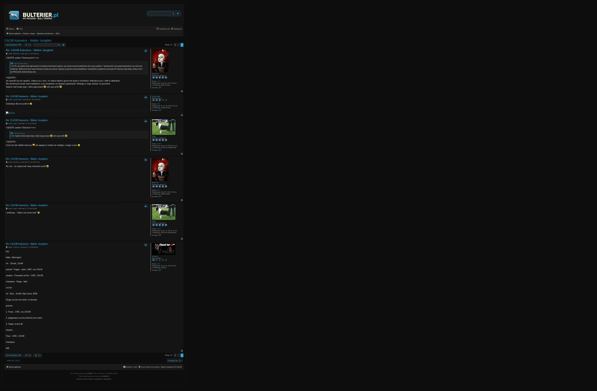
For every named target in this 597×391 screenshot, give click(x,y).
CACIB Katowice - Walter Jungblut (27, 40)
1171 (159, 81)
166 (158, 264)
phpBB (89, 373)
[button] (175, 45)
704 (158, 104)
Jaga (154, 136)
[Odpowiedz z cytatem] (146, 51)
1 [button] (178, 44)
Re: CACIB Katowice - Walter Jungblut (29, 50)
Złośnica (155, 73)
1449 (159, 144)
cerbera (155, 256)
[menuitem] (19, 29)
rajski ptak (156, 96)
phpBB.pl (105, 376)
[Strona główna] (33, 15)
